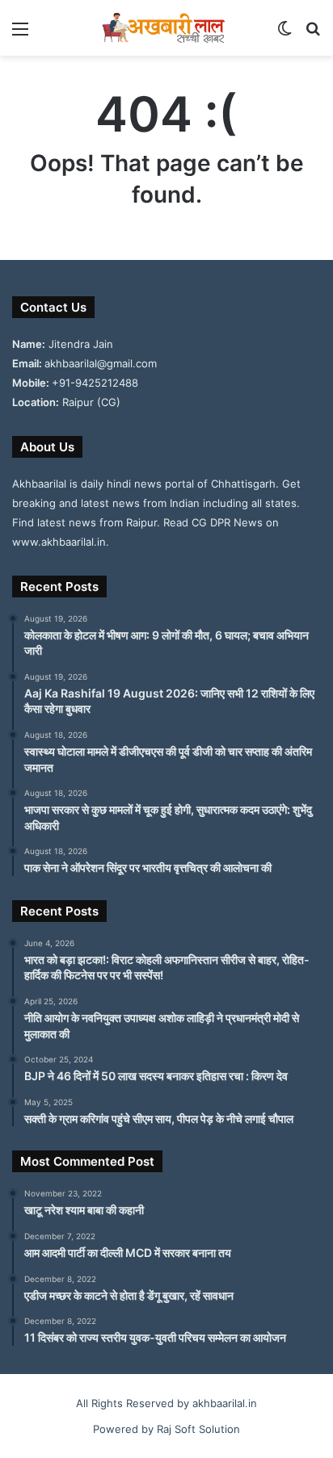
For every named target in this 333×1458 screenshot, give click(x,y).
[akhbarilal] (166, 27)
